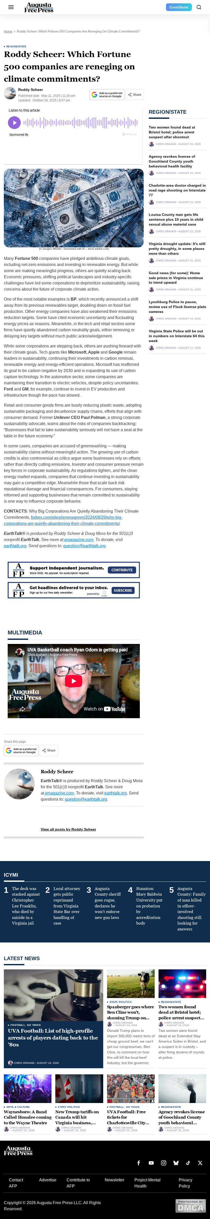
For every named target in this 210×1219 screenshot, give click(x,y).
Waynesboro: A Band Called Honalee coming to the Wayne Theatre (27, 1117)
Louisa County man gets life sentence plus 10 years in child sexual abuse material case (176, 219)
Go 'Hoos (34, 1025)
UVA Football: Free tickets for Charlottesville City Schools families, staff (129, 1120)
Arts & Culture (18, 1107)
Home (8, 31)
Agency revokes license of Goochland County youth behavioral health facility (172, 161)
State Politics (121, 1002)
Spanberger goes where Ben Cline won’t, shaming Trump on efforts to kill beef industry (130, 1018)
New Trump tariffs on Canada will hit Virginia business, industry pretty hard (77, 1120)
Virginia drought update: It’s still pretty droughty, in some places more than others (177, 249)
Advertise (47, 1180)
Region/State (16, 46)
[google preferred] (107, 94)
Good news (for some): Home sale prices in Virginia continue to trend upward (176, 278)
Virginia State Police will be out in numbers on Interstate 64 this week (177, 336)
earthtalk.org (15, 546)
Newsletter (114, 1180)
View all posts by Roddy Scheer (68, 829)
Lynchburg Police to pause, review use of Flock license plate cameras (177, 307)
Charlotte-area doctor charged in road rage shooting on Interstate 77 (177, 190)
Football (17, 1025)
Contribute (179, 7)
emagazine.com (78, 539)
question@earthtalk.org (84, 546)
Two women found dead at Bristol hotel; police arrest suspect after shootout (172, 132)
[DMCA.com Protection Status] (190, 1205)
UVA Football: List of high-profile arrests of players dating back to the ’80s (53, 1037)
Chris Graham (166, 144)
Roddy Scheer (57, 772)
